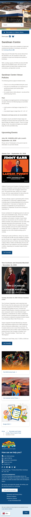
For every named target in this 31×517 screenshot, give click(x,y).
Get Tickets (6, 252)
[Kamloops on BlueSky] (14, 467)
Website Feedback (11, 496)
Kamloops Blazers (8, 50)
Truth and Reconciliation (9, 490)
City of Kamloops (6, 3)
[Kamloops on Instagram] (4, 467)
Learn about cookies (7, 509)
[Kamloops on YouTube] (9, 467)
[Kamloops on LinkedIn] (7, 467)
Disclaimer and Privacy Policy (14, 494)
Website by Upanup (12, 498)
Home (3, 431)
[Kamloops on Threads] (12, 467)
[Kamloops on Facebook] (2, 467)
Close (26, 512)
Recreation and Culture (15, 431)
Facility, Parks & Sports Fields (13, 433)
